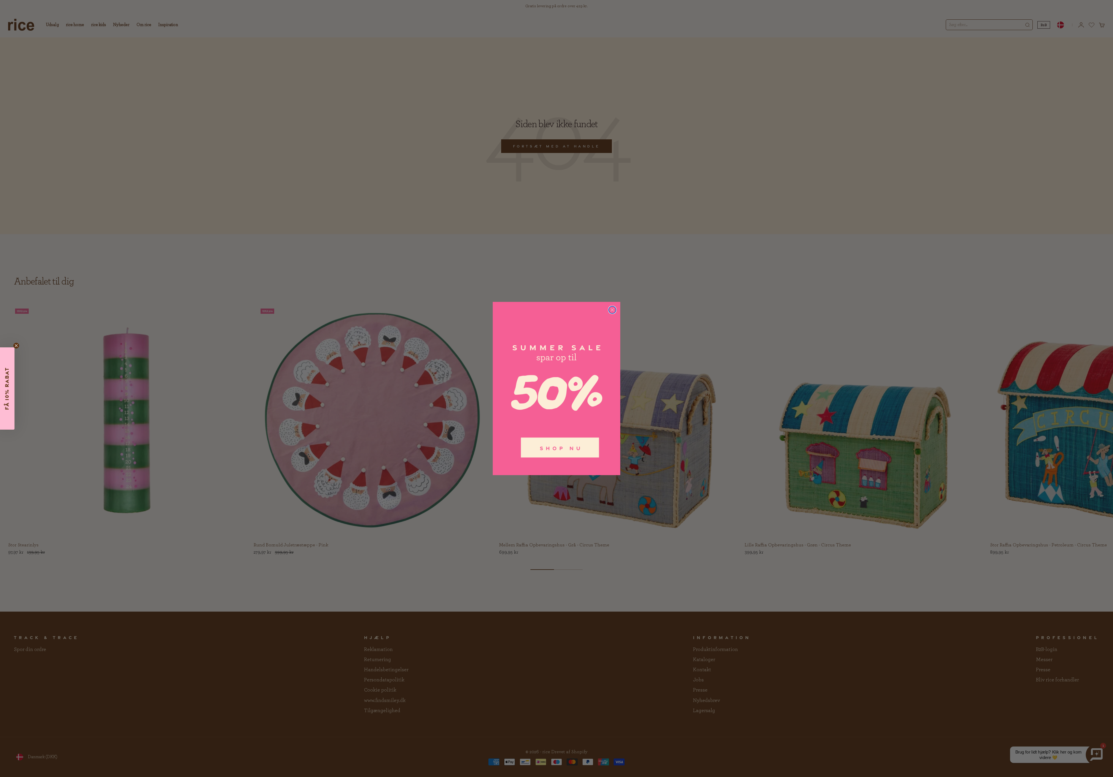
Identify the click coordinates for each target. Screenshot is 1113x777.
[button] (7, 388)
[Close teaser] (16, 346)
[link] (556, 388)
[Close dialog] (612, 309)
